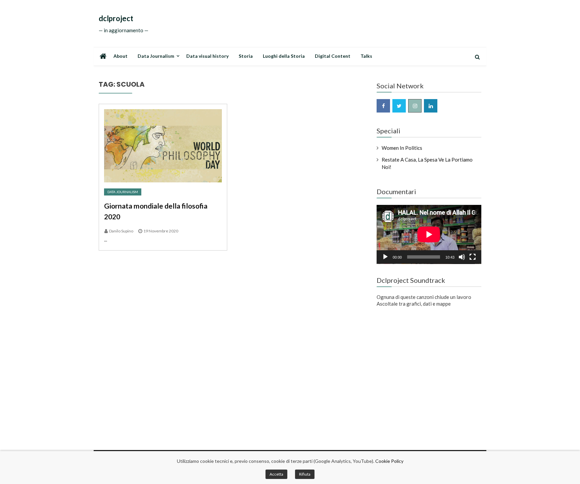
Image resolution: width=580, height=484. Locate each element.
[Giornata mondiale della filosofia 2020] (163, 145)
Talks (366, 56)
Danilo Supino (121, 230)
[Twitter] (399, 105)
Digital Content (332, 56)
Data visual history (207, 56)
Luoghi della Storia (284, 56)
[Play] (385, 257)
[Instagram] (414, 105)
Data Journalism (156, 56)
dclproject (116, 18)
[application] (429, 234)
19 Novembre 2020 (160, 230)
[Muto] (461, 257)
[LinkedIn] (430, 105)
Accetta (276, 474)
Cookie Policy (389, 461)
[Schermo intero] (472, 257)
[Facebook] (383, 105)
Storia (246, 56)
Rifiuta (304, 474)
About (120, 56)
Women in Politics (402, 148)
